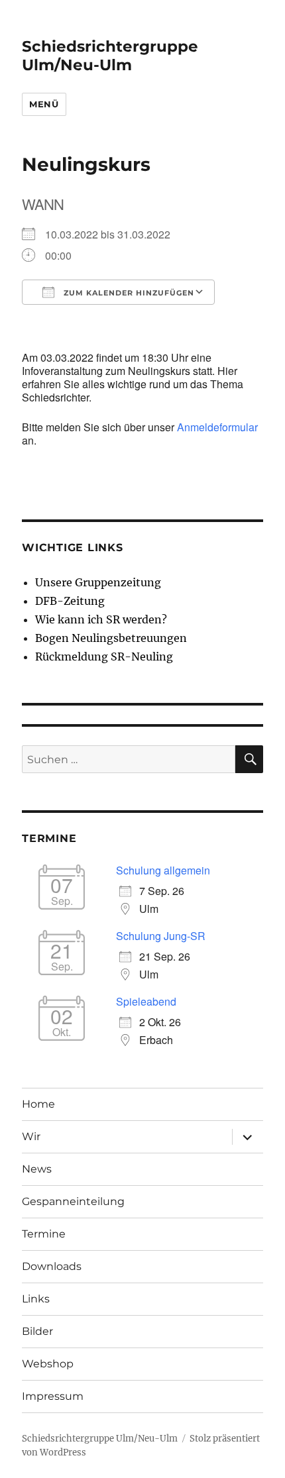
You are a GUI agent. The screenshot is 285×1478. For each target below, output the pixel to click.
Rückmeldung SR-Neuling (104, 656)
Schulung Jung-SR (160, 935)
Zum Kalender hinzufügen (127, 292)
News (37, 1169)
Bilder (37, 1331)
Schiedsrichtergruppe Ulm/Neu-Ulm (110, 55)
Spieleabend (146, 1001)
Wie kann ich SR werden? (101, 619)
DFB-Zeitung (70, 600)
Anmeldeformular (217, 427)
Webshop (48, 1363)
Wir (31, 1136)
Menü (43, 104)
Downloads (52, 1266)
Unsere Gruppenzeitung (98, 582)
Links (36, 1299)
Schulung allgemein (163, 870)
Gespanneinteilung (73, 1201)
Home (38, 1104)
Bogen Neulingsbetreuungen (111, 638)
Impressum (53, 1396)
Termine (44, 1234)
